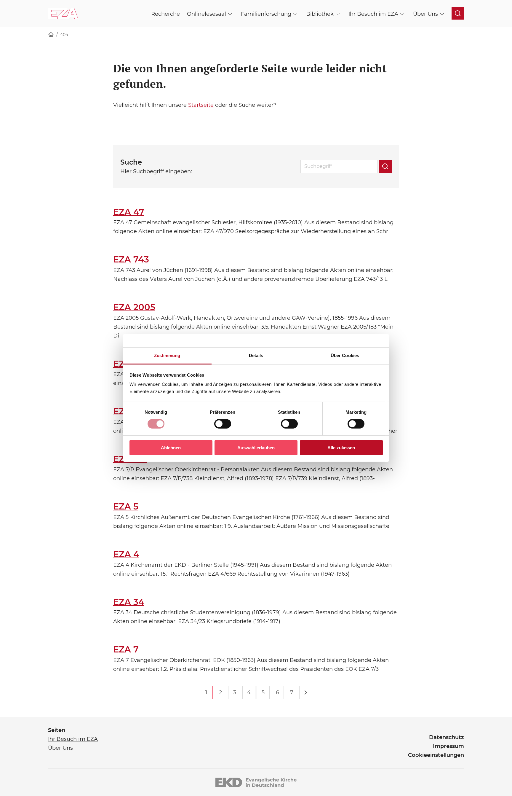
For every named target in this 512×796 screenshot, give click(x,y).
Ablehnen (171, 447)
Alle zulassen (341, 447)
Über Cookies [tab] (345, 355)
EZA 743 (131, 259)
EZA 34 (128, 602)
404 (64, 34)
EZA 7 (126, 649)
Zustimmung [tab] (167, 355)
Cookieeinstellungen (436, 755)
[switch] (222, 424)
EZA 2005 (134, 307)
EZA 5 (125, 506)
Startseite (201, 105)
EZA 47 (128, 212)
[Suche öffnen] (458, 13)
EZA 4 (126, 554)
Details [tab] (256, 355)
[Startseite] (51, 34)
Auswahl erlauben (256, 447)
